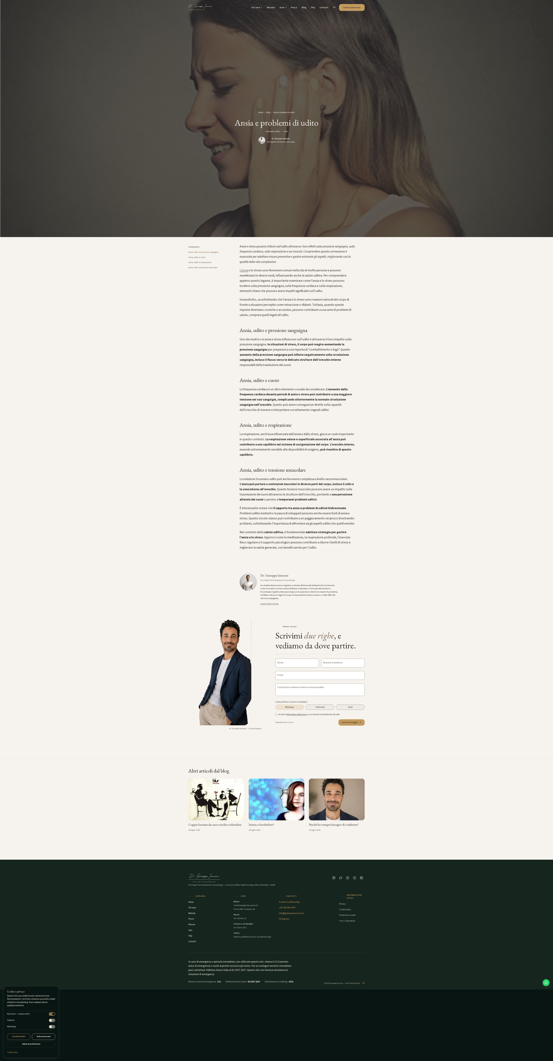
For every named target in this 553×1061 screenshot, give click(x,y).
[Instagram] (334, 878)
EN (334, 7)
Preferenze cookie (347, 915)
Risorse (191, 924)
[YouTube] (354, 878)
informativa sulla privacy (297, 714)
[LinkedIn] (361, 878)
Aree (282, 7)
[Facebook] (347, 878)
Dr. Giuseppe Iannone (281, 138)
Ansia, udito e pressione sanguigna (203, 252)
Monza (236, 914)
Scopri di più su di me (269, 603)
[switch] (52, 1014)
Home (260, 112)
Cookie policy (12, 1052)
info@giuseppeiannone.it (291, 913)
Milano (236, 901)
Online (237, 933)
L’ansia (244, 270)
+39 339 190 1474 (287, 907)
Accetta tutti (18, 1036)
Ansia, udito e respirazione (199, 262)
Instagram (284, 918)
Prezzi (294, 7)
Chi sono (255, 7)
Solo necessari (44, 1036)
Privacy (342, 903)
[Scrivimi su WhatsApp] (546, 982)
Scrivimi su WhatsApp (289, 902)
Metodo (271, 7)
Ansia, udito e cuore (197, 257)
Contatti (324, 7)
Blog (304, 7)
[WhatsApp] (341, 878)
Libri (190, 930)
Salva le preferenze (31, 1044)
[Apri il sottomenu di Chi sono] (261, 7)
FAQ (313, 7)
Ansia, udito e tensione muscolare (203, 267)
